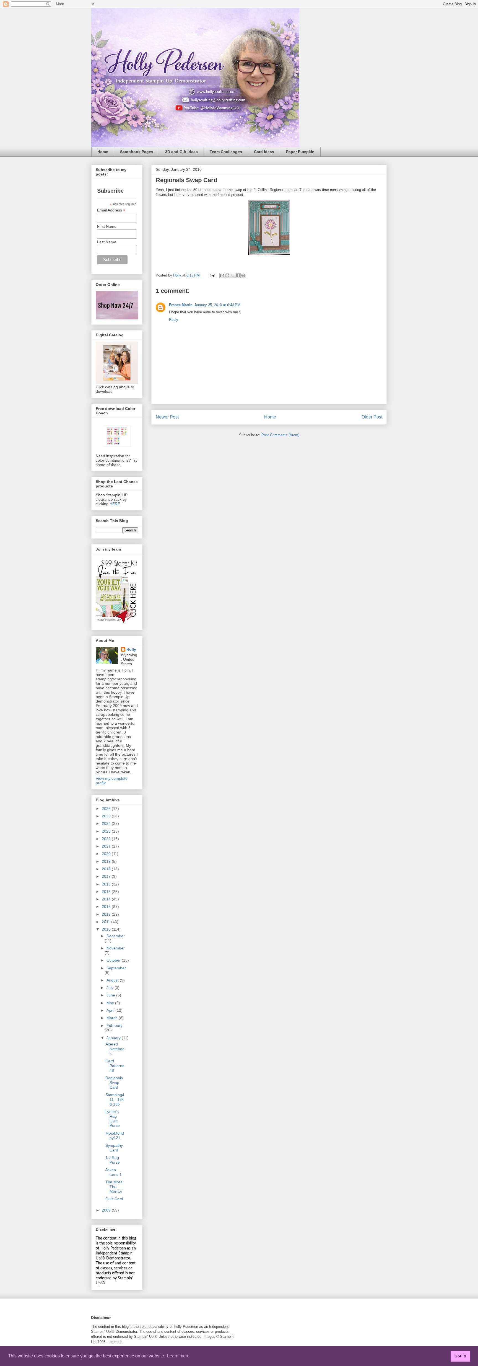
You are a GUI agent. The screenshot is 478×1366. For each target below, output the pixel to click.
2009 (107, 1210)
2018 (107, 869)
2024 (107, 823)
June (111, 995)
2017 (107, 876)
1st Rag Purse (112, 1159)
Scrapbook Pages (136, 151)
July (110, 987)
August (113, 980)
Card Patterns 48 (114, 1066)
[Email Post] (212, 275)
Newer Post (167, 417)
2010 (107, 929)
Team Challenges (226, 151)
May (110, 1003)
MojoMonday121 (114, 1135)
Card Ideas (264, 151)
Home (102, 151)
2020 (107, 853)
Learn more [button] (178, 1356)
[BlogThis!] (227, 275)
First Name (106, 226)
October (114, 960)
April (110, 1010)
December (115, 936)
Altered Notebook (114, 1049)
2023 (107, 831)
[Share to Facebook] (238, 275)
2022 (107, 838)
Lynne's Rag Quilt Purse (112, 1118)
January (114, 1038)
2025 (107, 816)
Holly (131, 649)
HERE (115, 504)
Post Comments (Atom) (280, 435)
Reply (173, 319)
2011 (106, 922)
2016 (107, 884)
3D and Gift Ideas (181, 151)
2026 (107, 808)
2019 (107, 861)
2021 (107, 846)
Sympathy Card (114, 1147)
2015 (107, 891)
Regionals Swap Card (114, 1082)
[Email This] (222, 275)
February (114, 1025)
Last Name (106, 242)
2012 (107, 914)
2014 (107, 899)
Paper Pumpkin (300, 151)
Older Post (372, 417)
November (115, 948)
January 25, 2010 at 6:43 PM (217, 305)
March (112, 1018)
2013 (107, 906)
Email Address (111, 210)
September (116, 968)
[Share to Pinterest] (243, 275)
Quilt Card (114, 1199)
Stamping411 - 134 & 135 (114, 1099)
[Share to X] (232, 275)
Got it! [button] (460, 1356)
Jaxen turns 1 (113, 1172)
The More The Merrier (114, 1187)
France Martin (181, 305)
